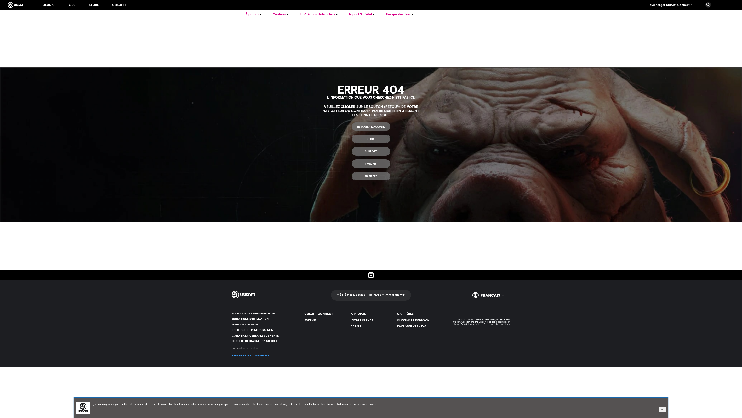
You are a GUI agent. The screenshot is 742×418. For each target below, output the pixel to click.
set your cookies (367, 404)
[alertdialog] (371, 408)
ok (662, 409)
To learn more (345, 404)
